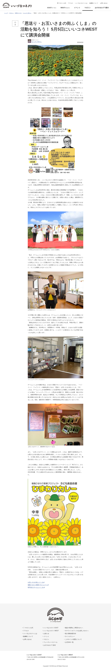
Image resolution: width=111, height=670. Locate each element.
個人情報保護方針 (70, 633)
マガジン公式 (28, 627)
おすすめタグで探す (102, 8)
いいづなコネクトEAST (50, 627)
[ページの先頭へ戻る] (109, 662)
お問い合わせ (27, 639)
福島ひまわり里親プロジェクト (37, 585)
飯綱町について (28, 636)
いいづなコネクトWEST (51, 630)
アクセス (26, 630)
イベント (77, 8)
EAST (51, 8)
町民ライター (18, 13)
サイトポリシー (70, 636)
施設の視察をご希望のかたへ (74, 627)
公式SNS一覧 (69, 642)
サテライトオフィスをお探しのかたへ (77, 630)
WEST (65, 8)
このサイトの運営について (73, 639)
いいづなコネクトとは (30, 633)
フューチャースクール (50, 642)
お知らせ (46, 633)
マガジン (87, 8)
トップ (6, 13)
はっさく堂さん (27, 13)
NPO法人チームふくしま (35, 587)
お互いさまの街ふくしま (35, 582)
